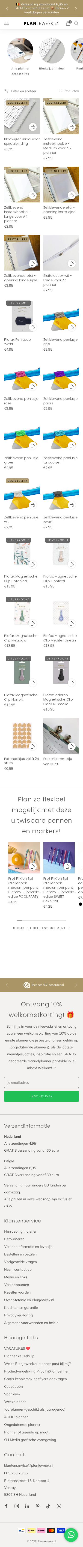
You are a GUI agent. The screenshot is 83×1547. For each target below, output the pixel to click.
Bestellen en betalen (20, 1254)
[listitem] (41, 8)
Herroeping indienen (20, 1231)
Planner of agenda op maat (26, 1432)
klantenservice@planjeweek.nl (28, 1465)
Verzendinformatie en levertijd (28, 1246)
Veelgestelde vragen (20, 1262)
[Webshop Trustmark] (27, 985)
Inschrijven (41, 1096)
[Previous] (7, 8)
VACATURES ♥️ (17, 1348)
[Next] (76, 8)
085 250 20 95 (16, 1473)
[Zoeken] (76, 23)
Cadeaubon (13, 1386)
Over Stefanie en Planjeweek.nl (29, 1300)
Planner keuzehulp (19, 1356)
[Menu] (6, 23)
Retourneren (14, 1239)
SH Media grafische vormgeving (30, 1440)
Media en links (15, 1277)
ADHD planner (16, 1417)
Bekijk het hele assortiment (39, 928)
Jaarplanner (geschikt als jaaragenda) (34, 1409)
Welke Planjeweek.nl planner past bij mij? (37, 1363)
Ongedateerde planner (22, 1424)
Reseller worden (17, 1292)
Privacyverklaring (18, 1315)
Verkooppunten (16, 1284)
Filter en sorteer (23, 91)
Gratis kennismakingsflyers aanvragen (35, 1379)
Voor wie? (12, 1394)
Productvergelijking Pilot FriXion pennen (36, 1371)
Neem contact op (18, 1269)
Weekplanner (15, 1402)
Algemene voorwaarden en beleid (31, 1323)
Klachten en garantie (21, 1307)
